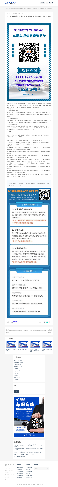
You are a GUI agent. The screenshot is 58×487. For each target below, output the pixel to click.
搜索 (15, 385)
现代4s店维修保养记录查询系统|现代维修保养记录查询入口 (17, 331)
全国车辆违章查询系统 (29, 472)
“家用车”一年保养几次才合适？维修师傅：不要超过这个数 (27, 452)
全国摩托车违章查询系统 (20, 476)
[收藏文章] (44, 322)
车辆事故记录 (17, 373)
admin (11, 322)
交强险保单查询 (18, 366)
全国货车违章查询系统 (29, 468)
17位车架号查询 (18, 360)
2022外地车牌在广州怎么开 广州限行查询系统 (34, 350)
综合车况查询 (17, 371)
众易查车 (25, 484)
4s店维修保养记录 (18, 362)
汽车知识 (16, 368)
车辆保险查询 (17, 375)
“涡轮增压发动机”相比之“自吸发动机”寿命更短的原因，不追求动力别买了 (28, 449)
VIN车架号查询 (17, 364)
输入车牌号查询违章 (22, 349)
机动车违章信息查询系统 (20, 468)
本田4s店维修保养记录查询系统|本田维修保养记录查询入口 (41, 331)
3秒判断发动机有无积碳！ (20, 456)
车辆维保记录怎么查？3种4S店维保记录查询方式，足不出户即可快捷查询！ (29, 446)
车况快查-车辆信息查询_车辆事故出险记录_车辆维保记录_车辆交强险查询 (24, 8)
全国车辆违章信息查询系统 (20, 472)
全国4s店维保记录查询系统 (29, 476)
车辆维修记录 (43, 8)
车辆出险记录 (17, 377)
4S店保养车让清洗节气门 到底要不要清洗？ (24, 454)
